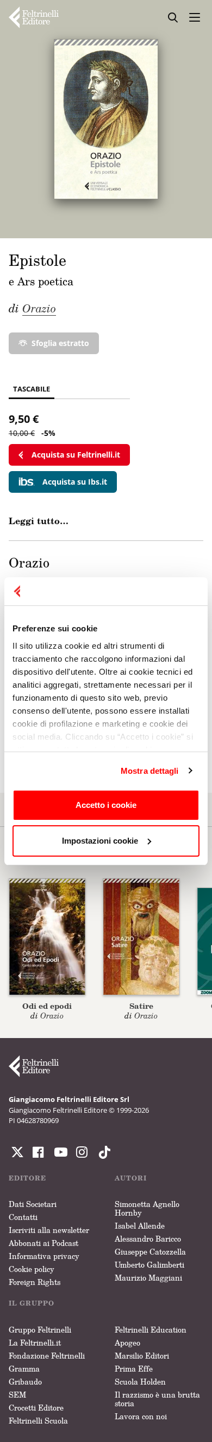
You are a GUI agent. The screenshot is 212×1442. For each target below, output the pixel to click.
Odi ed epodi (47, 1006)
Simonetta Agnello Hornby (147, 1208)
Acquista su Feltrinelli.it (76, 454)
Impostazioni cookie (100, 840)
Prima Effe (134, 1368)
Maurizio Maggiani (148, 1277)
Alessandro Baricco (148, 1238)
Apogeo (127, 1342)
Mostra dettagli (150, 770)
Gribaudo (25, 1381)
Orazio (39, 308)
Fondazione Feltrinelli (47, 1355)
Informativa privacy (44, 1256)
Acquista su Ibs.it (74, 482)
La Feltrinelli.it (35, 1342)
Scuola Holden (140, 1381)
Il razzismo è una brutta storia (157, 1399)
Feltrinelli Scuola (38, 1420)
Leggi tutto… (38, 520)
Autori (131, 1178)
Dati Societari (33, 1204)
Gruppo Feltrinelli (40, 1329)
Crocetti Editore (36, 1407)
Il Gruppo (31, 1303)
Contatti (23, 1217)
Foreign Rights (34, 1282)
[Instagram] (102, 1152)
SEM (17, 1394)
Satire (141, 1006)
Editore (27, 1178)
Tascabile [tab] (31, 389)
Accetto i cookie (106, 805)
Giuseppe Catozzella (150, 1251)
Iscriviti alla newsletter (49, 1230)
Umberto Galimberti (149, 1264)
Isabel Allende (140, 1225)
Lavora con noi (141, 1416)
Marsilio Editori (142, 1355)
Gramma (24, 1368)
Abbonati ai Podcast (43, 1243)
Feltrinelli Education (150, 1329)
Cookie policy (31, 1269)
